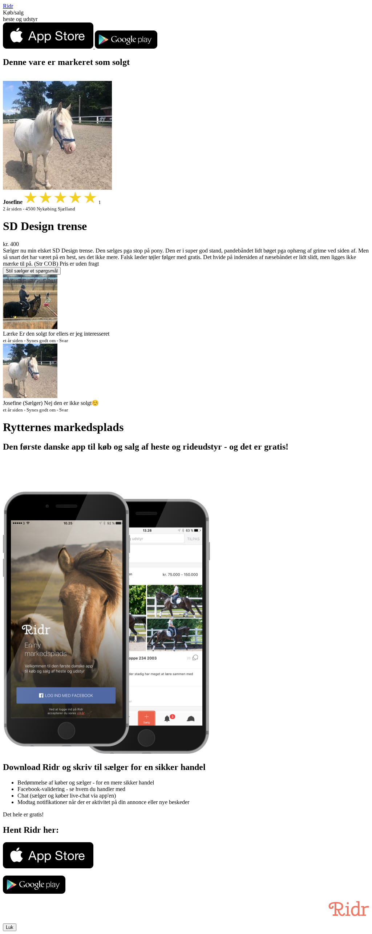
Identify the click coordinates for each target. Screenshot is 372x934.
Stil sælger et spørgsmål (32, 271)
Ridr (8, 6)
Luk (9, 927)
